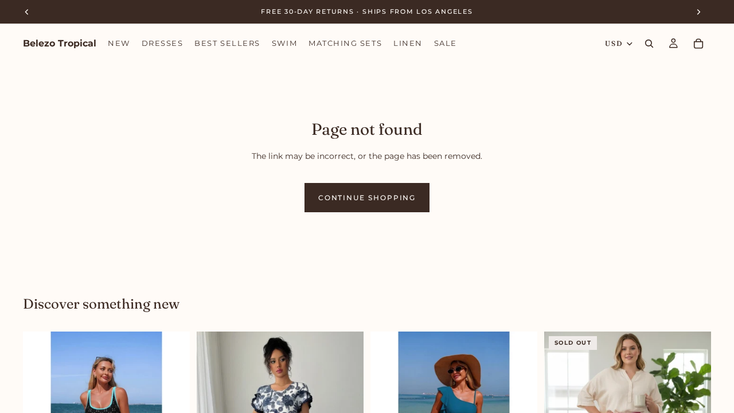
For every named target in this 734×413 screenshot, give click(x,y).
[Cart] (698, 43)
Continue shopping (367, 197)
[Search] (649, 43)
